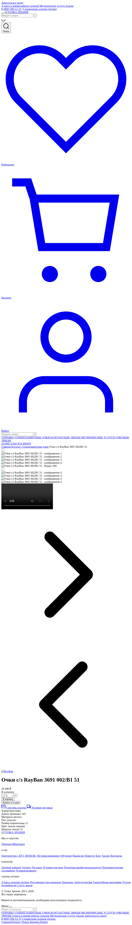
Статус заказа (24, 885)
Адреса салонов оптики (15, 882)
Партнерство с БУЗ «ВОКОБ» (19, 855)
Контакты (116, 855)
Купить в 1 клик (11, 802)
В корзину (8, 799)
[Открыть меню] (2, 13)
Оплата (26, 867)
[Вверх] (2, 450)
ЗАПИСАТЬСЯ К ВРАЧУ (16, 443)
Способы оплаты (16, 807)
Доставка (36, 867)
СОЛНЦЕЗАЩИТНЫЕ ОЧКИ (32, 437)
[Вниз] (2, 469)
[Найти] (35, 15)
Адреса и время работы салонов (20, 5)
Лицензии (67, 882)
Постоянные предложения (45, 882)
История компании (48, 855)
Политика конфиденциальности (83, 867)
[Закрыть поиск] (35, 434)
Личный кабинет (11, 867)
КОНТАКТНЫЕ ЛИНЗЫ (66, 437)
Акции (69, 5)
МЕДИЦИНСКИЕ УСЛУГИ (98, 437)
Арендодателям (83, 882)
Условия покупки (53, 867)
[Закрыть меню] (10, 906)
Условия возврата (26, 870)
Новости (90, 855)
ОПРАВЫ (7, 437)
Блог (98, 855)
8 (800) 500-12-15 (11, 9)
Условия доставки (42, 807)
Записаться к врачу (12, 2)
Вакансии (78, 855)
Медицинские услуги (52, 5)
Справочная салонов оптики (40, 9)
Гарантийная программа (107, 882)
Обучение (66, 855)
